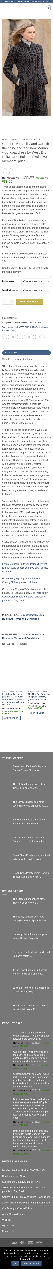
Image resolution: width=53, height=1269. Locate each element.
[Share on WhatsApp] (5, 337)
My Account (8, 1225)
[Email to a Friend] (21, 337)
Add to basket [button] (11, 718)
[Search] (43, 8)
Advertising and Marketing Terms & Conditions (26, 1202)
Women (15, 139)
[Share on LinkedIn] (37, 337)
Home (5, 139)
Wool (13, 330)
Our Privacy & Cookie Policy (17, 1208)
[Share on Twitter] (15, 337)
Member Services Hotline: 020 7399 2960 (23, 1170)
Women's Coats (31, 139)
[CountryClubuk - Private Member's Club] (26, 8)
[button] (4, 8)
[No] (49, 1258)
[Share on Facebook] (10, 337)
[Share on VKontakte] (31, 337)
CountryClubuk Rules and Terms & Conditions (26, 1197)
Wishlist (6, 1219)
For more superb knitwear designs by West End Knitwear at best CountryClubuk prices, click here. (25, 568)
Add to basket (29, 301)
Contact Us (8, 1231)
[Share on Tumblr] (42, 337)
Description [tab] (10, 353)
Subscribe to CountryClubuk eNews (21, 1181)
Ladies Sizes (8, 281)
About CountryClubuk (13, 1214)
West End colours (10, 290)
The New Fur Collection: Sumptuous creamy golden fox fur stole (39, 697)
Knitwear (16, 322)
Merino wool (13, 327)
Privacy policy (31, 1264)
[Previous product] (11, 170)
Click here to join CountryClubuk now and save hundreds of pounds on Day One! (25, 596)
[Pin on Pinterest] (26, 337)
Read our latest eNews (14, 1176)
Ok (15, 1264)
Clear (48, 277)
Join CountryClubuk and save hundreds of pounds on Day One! (24, 1189)
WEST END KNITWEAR (29, 327)
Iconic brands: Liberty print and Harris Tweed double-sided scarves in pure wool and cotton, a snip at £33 (13, 699)
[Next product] (5, 170)
